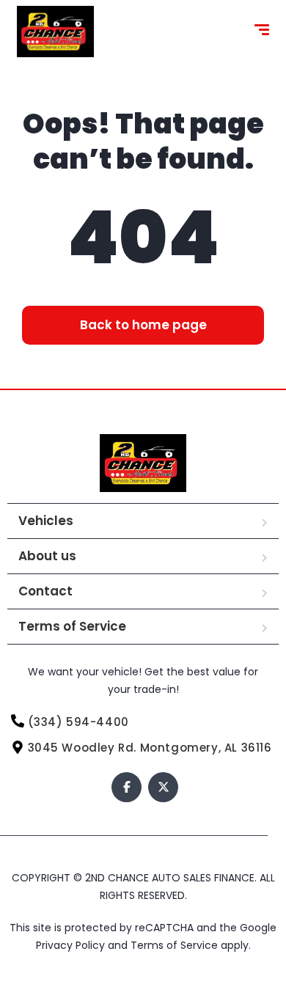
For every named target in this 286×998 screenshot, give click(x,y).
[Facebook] (126, 787)
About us (47, 556)
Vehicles (45, 520)
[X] (163, 787)
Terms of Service (72, 626)
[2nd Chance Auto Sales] (55, 31)
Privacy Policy (72, 945)
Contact (45, 591)
